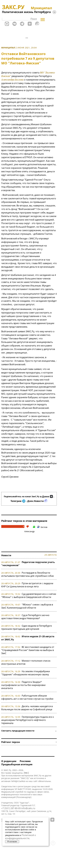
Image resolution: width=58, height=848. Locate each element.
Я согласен (12, 842)
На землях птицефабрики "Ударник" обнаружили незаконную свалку (25, 673)
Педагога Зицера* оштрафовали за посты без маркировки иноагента (23, 685)
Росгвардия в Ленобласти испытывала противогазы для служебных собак (27, 574)
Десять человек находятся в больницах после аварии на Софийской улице (27, 708)
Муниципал (8, 47)
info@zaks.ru (28, 808)
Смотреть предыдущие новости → (29, 730)
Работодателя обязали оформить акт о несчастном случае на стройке (27, 697)
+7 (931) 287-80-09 (11, 808)
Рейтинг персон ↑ (29, 742)
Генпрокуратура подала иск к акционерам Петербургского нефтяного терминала (27, 720)
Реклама (25, 761)
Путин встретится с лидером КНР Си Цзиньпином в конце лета (27, 585)
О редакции (8, 761)
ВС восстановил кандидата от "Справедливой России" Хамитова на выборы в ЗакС (27, 650)
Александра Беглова (12, 79)
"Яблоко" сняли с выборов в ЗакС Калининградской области (27, 606)
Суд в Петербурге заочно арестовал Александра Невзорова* (25, 617)
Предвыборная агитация (16, 764)
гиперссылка (18, 781)
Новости (6, 555)
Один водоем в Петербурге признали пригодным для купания (26, 627)
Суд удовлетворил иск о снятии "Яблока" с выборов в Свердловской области (28, 595)
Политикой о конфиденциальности (20, 837)
